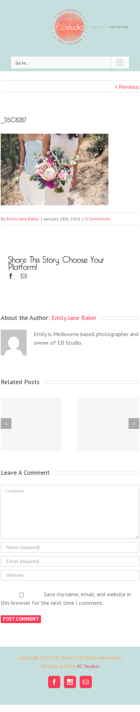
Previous (129, 86)
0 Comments (97, 218)
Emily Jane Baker (22, 218)
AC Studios (88, 666)
